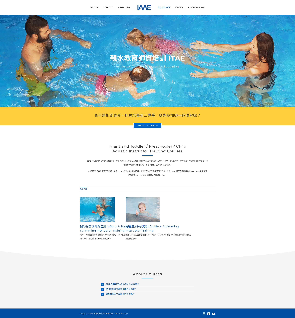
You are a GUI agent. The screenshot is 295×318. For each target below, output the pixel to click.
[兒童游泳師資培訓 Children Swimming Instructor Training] (143, 199)
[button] (147, 284)
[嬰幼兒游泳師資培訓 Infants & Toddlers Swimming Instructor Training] (97, 199)
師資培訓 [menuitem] (83, 189)
